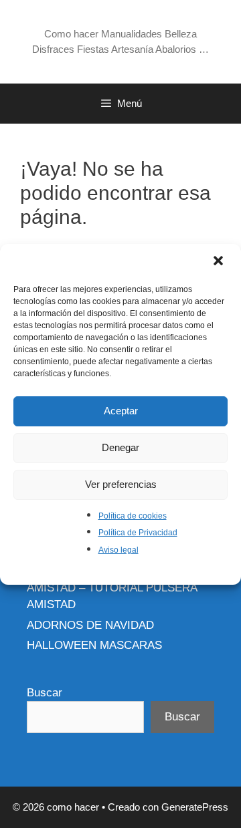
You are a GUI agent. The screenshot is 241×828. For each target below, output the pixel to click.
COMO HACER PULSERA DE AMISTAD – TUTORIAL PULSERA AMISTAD (112, 587)
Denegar (120, 447)
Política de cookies (132, 516)
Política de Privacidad (137, 532)
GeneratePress (194, 807)
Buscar (44, 692)
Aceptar (121, 410)
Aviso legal (118, 550)
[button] (220, 262)
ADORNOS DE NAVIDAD (90, 625)
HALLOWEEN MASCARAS (94, 645)
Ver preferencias (121, 484)
